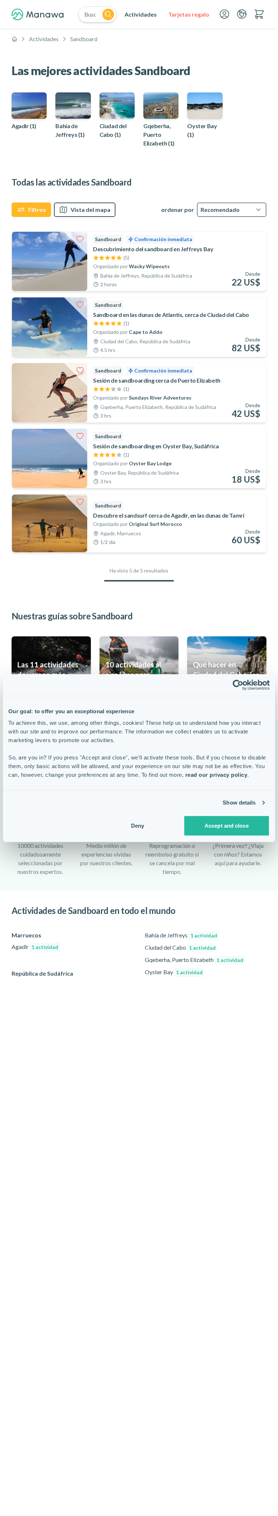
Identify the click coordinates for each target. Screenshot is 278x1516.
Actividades (44, 38)
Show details (239, 803)
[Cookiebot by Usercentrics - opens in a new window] (238, 685)
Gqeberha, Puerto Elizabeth (194, 959)
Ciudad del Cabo (180, 947)
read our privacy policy (216, 774)
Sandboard (83, 38)
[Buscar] (108, 14)
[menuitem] (140, 14)
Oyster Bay (174, 971)
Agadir (35, 946)
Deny (137, 825)
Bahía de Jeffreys (181, 935)
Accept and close (227, 825)
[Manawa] (38, 14)
